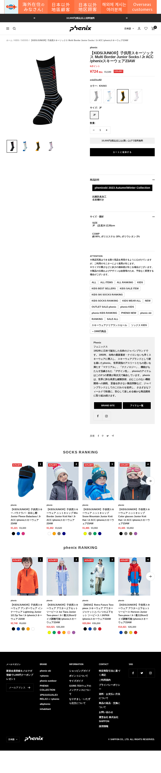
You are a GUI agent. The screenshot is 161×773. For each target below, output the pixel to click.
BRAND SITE (108, 405)
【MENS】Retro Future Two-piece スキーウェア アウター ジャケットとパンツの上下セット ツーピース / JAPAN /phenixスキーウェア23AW (98, 611)
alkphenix (45, 704)
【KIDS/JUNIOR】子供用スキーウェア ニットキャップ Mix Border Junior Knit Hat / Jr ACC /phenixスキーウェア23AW (62, 516)
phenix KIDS (127, 306)
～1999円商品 (99, 331)
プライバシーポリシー (109, 687)
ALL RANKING (125, 282)
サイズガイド (76, 680)
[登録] (29, 687)
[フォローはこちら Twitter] (141, 673)
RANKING (97, 319)
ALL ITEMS (106, 282)
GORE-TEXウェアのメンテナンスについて (80, 689)
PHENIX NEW (128, 313)
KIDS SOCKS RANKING (105, 300)
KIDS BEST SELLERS (104, 288)
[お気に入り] (146, 28)
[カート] (153, 28)
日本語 (127, 28)
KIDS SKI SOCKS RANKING (107, 294)
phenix (93, 47)
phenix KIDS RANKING (104, 313)
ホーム (9, 40)
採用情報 (103, 726)
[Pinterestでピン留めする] (102, 436)
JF (94, 114)
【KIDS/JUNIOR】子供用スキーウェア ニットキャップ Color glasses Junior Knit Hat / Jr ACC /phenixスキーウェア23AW (134, 516)
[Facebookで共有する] (98, 436)
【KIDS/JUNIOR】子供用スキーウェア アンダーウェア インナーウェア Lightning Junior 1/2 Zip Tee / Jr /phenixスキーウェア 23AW (27, 611)
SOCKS (24, 40)
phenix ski (145, 313)
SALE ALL (112, 319)
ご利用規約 (105, 679)
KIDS (16, 40)
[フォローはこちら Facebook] (98, 416)
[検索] (14, 28)
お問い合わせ (106, 712)
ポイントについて (78, 675)
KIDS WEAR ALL (131, 300)
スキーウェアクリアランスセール (109, 325)
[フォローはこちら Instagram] (106, 416)
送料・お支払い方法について (109, 696)
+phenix (44, 675)
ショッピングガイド (79, 670)
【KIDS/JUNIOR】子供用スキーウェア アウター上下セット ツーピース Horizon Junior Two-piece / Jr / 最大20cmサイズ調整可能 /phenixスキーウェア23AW (134, 613)
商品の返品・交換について (109, 705)
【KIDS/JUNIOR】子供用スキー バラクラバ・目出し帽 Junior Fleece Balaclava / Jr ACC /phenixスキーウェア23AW (26, 516)
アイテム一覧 (136, 405)
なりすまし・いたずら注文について (79, 701)
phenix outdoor (48, 680)
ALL (94, 282)
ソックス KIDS (139, 325)
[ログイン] (139, 28)
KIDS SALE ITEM (129, 288)
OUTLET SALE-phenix (104, 306)
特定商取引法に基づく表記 (109, 672)
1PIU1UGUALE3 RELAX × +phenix (49, 697)
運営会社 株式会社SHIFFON (108, 719)
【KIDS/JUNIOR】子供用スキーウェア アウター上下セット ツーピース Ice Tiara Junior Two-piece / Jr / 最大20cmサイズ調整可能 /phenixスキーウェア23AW (62, 613)
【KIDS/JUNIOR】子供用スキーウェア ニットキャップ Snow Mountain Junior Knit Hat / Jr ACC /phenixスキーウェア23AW (98, 516)
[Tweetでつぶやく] (107, 436)
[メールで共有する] (113, 436)
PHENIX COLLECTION (47, 687)
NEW (147, 300)
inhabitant (45, 709)
